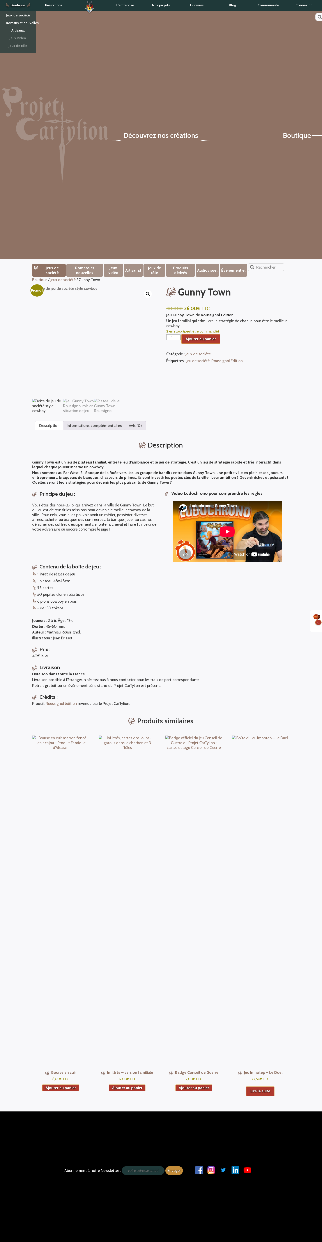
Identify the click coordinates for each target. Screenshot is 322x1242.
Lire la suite (260, 1091)
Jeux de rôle (18, 46)
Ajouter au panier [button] (61, 1087)
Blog (232, 5)
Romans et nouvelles (21, 23)
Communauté (268, 5)
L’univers (196, 5)
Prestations (53, 5)
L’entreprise (125, 5)
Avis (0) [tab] (135, 425)
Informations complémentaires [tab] (94, 425)
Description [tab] (49, 425)
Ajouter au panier (201, 338)
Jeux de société (18, 15)
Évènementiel (233, 270)
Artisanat (18, 30)
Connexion (304, 5)
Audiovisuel (207, 270)
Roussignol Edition (227, 360)
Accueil (89, 6)
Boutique (18, 5)
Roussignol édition (61, 703)
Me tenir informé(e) (30, 1123)
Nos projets (161, 5)
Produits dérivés (180, 270)
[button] (148, 294)
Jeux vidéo (18, 38)
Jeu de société (198, 360)
